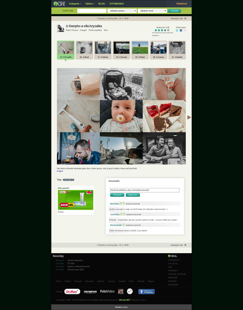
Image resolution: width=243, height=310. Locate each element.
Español (122, 281)
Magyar (151, 281)
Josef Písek (115, 214)
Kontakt (172, 281)
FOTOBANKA (117, 4)
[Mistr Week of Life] (123, 203)
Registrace (133, 195)
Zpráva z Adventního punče (79, 266)
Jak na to (173, 264)
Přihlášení (181, 4)
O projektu (174, 260)
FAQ (170, 267)
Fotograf (83, 30)
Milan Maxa (114, 204)
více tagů (67, 180)
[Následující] (189, 117)
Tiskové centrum (177, 274)
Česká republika (95, 30)
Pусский (78, 281)
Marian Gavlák (116, 225)
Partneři (172, 278)
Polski (131, 281)
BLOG (101, 4)
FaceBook (173, 285)
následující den (177, 18)
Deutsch (100, 281)
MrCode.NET (124, 300)
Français (111, 281)
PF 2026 (71, 263)
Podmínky (173, 271)
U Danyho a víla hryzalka (84, 26)
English (60, 171)
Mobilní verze (121, 307)
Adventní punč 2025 (76, 270)
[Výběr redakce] (120, 203)
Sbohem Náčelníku (75, 260)
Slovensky (89, 281)
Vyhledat (174, 11)
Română (141, 281)
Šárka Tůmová (72, 30)
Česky (58, 281)
